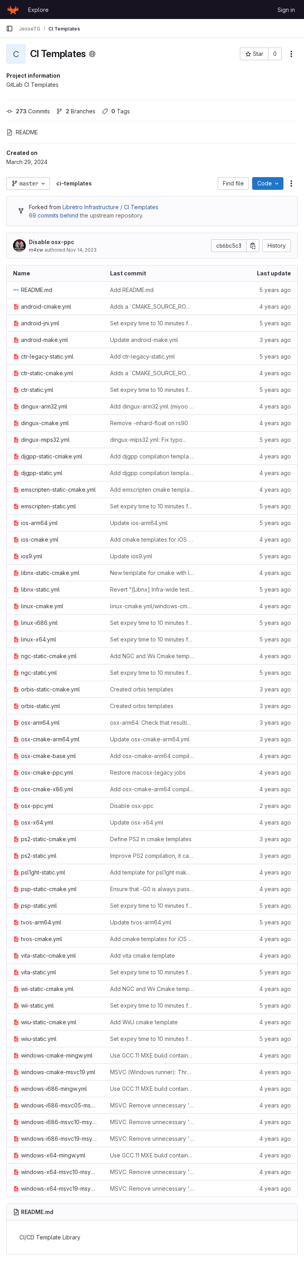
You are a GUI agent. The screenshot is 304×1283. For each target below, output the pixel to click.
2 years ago (275, 805)
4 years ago (275, 306)
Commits (33, 111)
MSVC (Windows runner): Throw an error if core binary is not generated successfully (152, 1072)
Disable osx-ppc (51, 242)
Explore (38, 9)
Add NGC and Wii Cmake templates (152, 656)
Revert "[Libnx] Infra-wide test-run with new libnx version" (152, 589)
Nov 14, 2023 (81, 250)
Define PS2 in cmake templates (151, 839)
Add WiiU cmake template (144, 1022)
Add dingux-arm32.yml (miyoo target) (152, 406)
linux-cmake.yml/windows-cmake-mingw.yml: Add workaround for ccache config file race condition (152, 606)
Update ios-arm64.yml (139, 522)
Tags (120, 111)
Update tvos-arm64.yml (140, 922)
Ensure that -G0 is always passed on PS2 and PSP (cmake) (152, 889)
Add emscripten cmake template (152, 489)
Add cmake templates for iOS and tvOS (152, 539)
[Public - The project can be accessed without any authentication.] (92, 54)
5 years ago (275, 289)
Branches (80, 111)
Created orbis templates (141, 689)
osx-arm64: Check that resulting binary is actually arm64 (152, 722)
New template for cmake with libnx (152, 572)
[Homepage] (13, 9)
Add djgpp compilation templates (152, 456)
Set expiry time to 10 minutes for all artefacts (152, 323)
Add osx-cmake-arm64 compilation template (152, 755)
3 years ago (275, 339)
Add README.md (132, 289)
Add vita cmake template (142, 955)
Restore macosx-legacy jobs (148, 772)
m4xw (36, 250)
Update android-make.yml (144, 339)
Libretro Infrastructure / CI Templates (110, 207)
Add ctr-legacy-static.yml (142, 356)
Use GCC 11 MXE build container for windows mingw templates (152, 1055)
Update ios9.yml (131, 556)
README (27, 132)
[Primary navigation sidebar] (9, 28)
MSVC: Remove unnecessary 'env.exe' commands (152, 1105)
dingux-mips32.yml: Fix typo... (148, 439)
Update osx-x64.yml (136, 822)
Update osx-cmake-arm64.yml (150, 739)
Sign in (286, 9)
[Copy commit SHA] (253, 245)
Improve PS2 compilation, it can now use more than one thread (152, 855)
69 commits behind (53, 215)
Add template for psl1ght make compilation (152, 872)
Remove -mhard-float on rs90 (149, 423)
